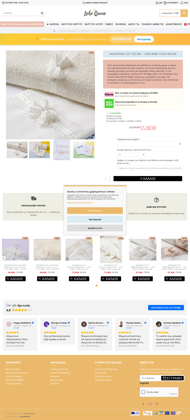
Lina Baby (117, 116)
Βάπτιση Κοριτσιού (68, 30)
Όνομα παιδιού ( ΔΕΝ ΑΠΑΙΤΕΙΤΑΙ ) (134, 149)
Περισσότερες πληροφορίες (79, 202)
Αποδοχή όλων (95, 210)
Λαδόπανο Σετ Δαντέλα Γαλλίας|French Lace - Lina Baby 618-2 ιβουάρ (47, 267)
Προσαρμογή (95, 219)
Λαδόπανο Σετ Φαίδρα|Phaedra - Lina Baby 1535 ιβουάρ (79, 267)
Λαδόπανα (85, 30)
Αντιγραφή (144, 39)
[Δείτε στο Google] (9, 324)
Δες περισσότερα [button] (15, 345)
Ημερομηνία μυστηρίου (128, 139)
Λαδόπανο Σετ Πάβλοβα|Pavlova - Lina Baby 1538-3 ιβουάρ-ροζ (174, 267)
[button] (3, 258)
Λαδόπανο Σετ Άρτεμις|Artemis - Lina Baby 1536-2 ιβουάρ (111, 267)
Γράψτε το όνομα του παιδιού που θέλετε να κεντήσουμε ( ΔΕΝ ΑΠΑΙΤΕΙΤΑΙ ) (148, 162)
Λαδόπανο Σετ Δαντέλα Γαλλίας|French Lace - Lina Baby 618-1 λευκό (15, 267)
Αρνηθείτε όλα (95, 228)
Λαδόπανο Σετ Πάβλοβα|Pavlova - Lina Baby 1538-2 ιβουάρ (143, 267)
